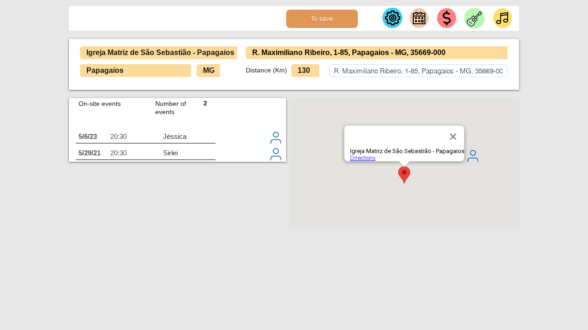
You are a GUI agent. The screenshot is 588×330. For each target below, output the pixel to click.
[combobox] (418, 70)
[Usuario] (275, 137)
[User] (472, 155)
